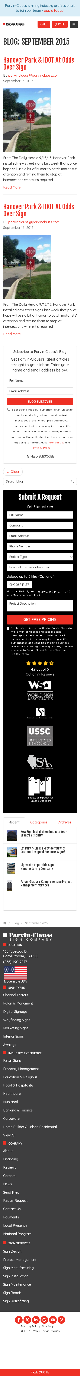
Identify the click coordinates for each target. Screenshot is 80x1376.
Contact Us (12, 1209)
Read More (12, 187)
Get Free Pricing (40, 619)
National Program (17, 1234)
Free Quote (40, 1372)
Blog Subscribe (40, 402)
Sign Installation (15, 1276)
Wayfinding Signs (16, 1020)
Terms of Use (56, 442)
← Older (12, 471)
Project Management (19, 1260)
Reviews (9, 1167)
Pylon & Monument (18, 1003)
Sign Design (12, 1251)
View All (9, 1135)
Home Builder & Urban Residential (30, 1127)
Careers (9, 1176)
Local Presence (15, 1225)
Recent (14, 822)
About (8, 1151)
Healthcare (12, 1093)
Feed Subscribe (42, 456)
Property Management (21, 1069)
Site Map (48, 1326)
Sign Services (19, 1243)
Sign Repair (12, 1293)
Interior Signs (13, 1036)
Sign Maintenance (17, 1284)
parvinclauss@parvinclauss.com (34, 75)
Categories (39, 822)
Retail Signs (12, 1060)
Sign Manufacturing (18, 1268)
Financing (10, 1159)
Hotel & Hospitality (18, 1085)
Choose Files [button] (19, 585)
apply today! (54, 10)
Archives (64, 822)
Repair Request (15, 1200)
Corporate (11, 1118)
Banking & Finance (18, 1110)
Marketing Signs (15, 1028)
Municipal (10, 1102)
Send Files (11, 1192)
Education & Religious (20, 1077)
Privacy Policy (42, 447)
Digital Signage (15, 1011)
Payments (11, 1217)
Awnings (9, 1045)
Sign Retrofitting (16, 1301)
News (7, 1184)
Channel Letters (15, 995)
